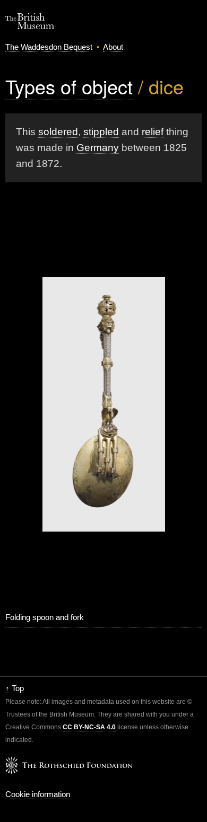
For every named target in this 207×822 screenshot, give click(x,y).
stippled (101, 131)
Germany (97, 147)
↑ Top (14, 688)
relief (152, 131)
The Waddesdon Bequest (48, 46)
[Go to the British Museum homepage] (29, 26)
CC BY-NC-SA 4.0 (89, 727)
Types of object (69, 86)
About (113, 46)
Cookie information (37, 794)
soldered (58, 131)
